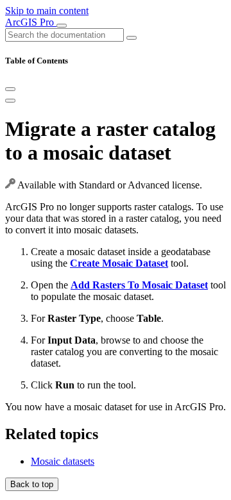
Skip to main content (47, 10)
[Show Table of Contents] (10, 101)
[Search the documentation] (131, 38)
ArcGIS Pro (30, 22)
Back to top (31, 484)
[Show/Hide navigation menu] (61, 26)
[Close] (10, 89)
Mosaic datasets (62, 461)
